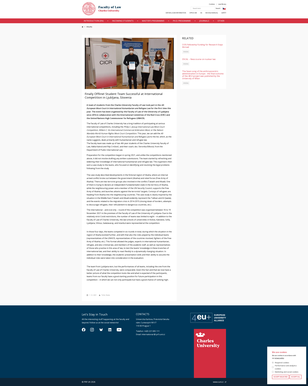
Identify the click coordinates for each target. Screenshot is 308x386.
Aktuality (89, 27)
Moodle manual (211, 13)
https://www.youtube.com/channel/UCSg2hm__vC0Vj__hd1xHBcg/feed (119, 329)
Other (221, 20)
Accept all (295, 377)
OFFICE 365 (193, 13)
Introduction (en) (94, 20)
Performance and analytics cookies (286, 367)
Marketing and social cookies (286, 372)
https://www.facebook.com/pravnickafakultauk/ (83, 329)
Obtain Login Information (176, 13)
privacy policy (279, 358)
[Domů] (102, 9)
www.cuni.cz (218, 382)
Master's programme (153, 20)
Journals (204, 20)
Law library (222, 4)
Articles (185, 52)
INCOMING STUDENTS (122, 20)
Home (82, 26)
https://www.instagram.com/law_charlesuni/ (92, 329)
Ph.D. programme (182, 20)
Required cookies (282, 362)
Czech (224, 8)
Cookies (212, 4)
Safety (223, 13)
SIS (201, 13)
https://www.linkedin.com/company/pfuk (110, 329)
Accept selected (280, 377)
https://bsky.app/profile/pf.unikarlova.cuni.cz (101, 329)
